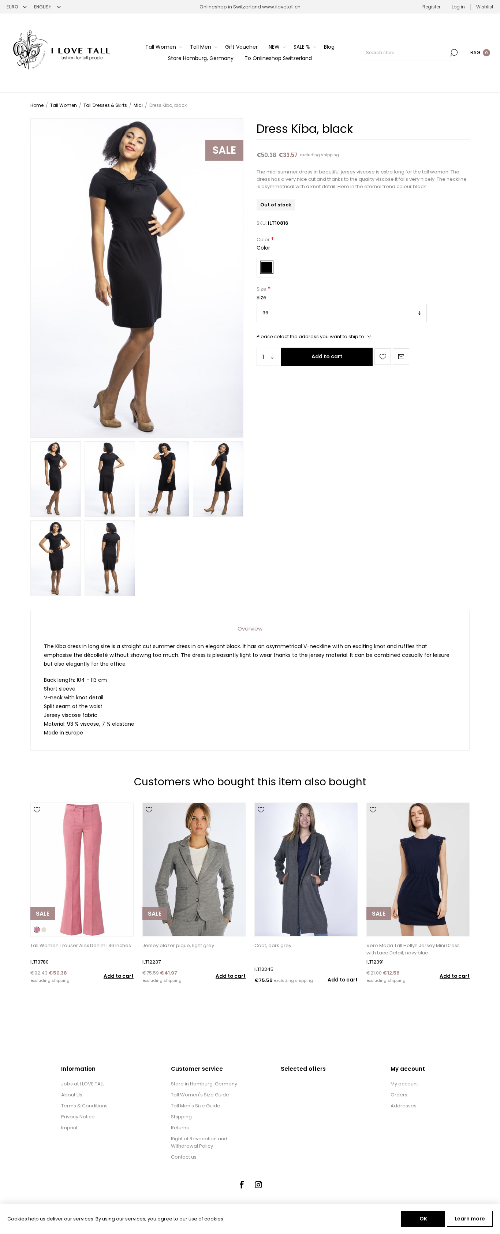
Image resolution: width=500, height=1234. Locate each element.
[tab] (250, 628)
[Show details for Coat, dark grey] (306, 869)
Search (453, 52)
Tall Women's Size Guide (200, 1094)
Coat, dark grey (272, 945)
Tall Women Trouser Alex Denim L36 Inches (80, 945)
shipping (330, 155)
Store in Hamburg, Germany (204, 1083)
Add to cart (327, 356)
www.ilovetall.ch (281, 6)
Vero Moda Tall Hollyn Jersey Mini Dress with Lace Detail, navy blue (413, 949)
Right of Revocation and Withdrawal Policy (199, 1142)
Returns (180, 1127)
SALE (224, 150)
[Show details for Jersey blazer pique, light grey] (194, 869)
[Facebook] (241, 1184)
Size (262, 289)
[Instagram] (258, 1184)
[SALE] (42, 935)
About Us (71, 1094)
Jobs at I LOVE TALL (82, 1083)
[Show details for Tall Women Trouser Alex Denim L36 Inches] (82, 869)
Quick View (37, 820)
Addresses (404, 1105)
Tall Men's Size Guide (195, 1105)
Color (264, 239)
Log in (458, 7)
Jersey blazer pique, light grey (178, 945)
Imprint (69, 1127)
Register (431, 7)
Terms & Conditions (84, 1105)
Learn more (470, 1218)
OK (423, 1218)
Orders (399, 1094)
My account (404, 1083)
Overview (250, 628)
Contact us (184, 1156)
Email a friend (401, 356)
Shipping (181, 1116)
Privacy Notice (78, 1116)
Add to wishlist (382, 356)
